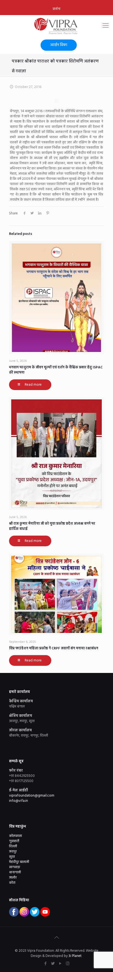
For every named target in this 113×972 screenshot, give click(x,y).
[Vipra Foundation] (56, 26)
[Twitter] (53, 963)
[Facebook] (45, 963)
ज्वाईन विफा (58, 45)
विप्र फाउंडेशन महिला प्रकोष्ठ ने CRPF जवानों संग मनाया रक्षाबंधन (53, 648)
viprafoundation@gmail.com (31, 795)
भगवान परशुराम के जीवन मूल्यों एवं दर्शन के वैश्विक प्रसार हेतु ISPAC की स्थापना (56, 370)
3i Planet (75, 956)
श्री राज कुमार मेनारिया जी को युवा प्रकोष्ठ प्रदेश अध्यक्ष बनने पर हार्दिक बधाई (52, 526)
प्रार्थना (56, 9)
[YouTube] (60, 963)
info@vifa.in (18, 801)
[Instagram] (67, 963)
